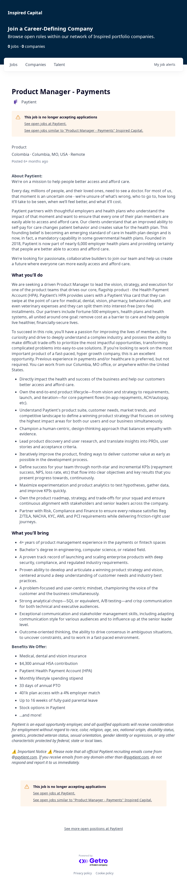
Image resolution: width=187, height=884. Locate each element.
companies (35, 64)
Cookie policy (104, 873)
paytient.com (26, 757)
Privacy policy (83, 873)
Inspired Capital (25, 13)
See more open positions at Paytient (93, 828)
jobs (14, 64)
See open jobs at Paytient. (45, 123)
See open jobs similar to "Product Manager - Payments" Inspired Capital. (83, 130)
